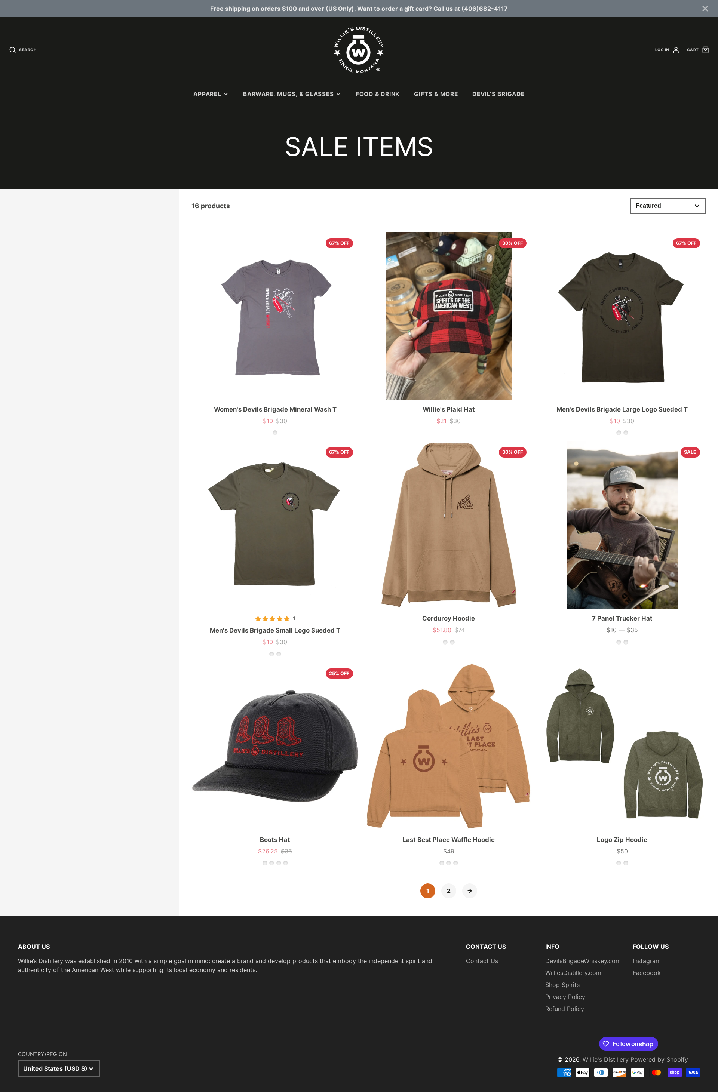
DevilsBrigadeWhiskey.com (583, 961)
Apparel (207, 94)
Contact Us (482, 961)
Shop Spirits (562, 984)
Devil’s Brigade (498, 94)
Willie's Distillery (606, 1059)
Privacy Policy (565, 996)
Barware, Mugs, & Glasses (288, 94)
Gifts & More (436, 94)
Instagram (647, 961)
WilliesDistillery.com (573, 972)
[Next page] (469, 890)
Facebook (647, 972)
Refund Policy (564, 1008)
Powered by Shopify (659, 1059)
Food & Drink (378, 94)
